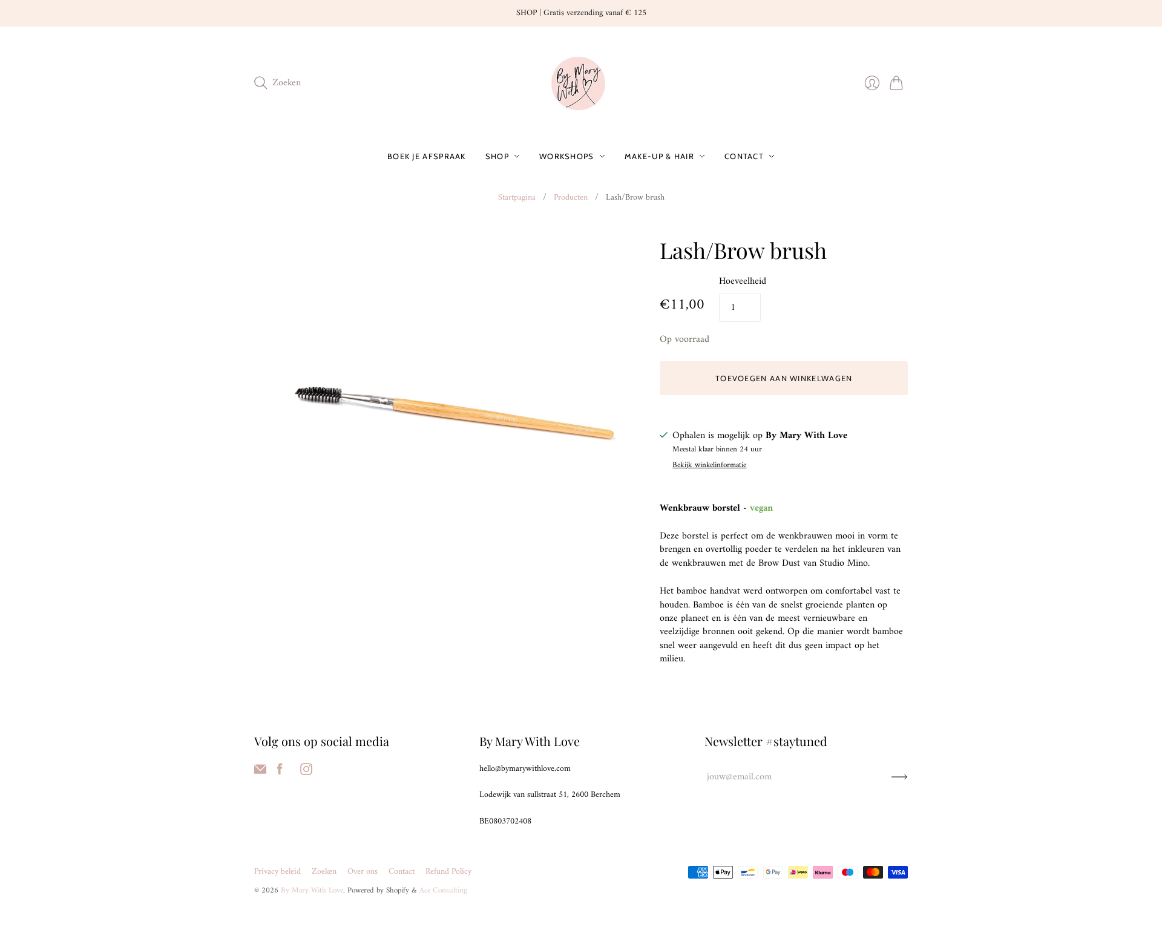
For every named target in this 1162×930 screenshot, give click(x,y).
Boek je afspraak (426, 156)
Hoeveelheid (742, 281)
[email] (260, 772)
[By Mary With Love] (581, 83)
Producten (571, 198)
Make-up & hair (659, 156)
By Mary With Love (312, 890)
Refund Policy (448, 871)
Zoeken (324, 871)
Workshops (566, 156)
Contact (744, 156)
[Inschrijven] (899, 777)
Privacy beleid (277, 871)
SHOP (497, 156)
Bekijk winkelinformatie (709, 465)
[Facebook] (280, 772)
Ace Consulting (443, 890)
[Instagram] (306, 772)
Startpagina (517, 198)
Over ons (362, 871)
